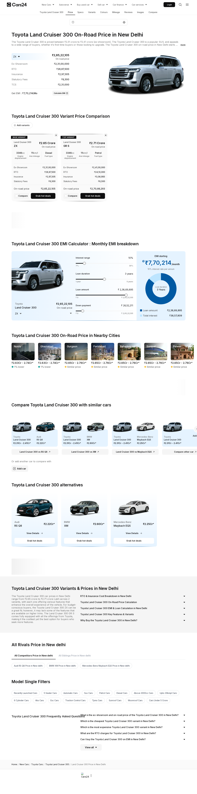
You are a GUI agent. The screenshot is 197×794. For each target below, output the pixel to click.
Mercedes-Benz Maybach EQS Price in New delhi (106, 666)
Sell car (101, 4)
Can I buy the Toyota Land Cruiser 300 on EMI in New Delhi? (113, 739)
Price (70, 12)
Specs (80, 12)
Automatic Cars (70, 693)
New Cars (46, 4)
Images (140, 12)
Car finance (118, 4)
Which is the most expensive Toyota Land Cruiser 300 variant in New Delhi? (121, 727)
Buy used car (83, 4)
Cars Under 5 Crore (158, 700)
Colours (104, 12)
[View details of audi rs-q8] (35, 519)
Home (15, 764)
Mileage (116, 12)
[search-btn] (180, 5)
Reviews (128, 12)
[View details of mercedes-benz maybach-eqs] (134, 519)
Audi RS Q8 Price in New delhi (28, 666)
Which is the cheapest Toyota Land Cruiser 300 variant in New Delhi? (117, 721)
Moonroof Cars (135, 700)
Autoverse (64, 4)
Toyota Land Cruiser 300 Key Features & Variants (107, 614)
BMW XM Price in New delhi (62, 666)
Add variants (23, 125)
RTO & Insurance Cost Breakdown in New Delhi (105, 596)
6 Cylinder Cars (21, 700)
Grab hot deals (43, 196)
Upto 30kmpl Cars (168, 693)
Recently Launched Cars (25, 693)
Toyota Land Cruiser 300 (51, 12)
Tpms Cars (97, 700)
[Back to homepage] (17, 4)
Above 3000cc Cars (143, 693)
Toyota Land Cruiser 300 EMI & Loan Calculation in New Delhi (113, 608)
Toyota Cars (37, 764)
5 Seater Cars (50, 693)
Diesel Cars (122, 693)
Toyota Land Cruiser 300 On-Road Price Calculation (108, 602)
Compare (153, 12)
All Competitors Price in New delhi (33, 655)
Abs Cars (39, 700)
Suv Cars (88, 693)
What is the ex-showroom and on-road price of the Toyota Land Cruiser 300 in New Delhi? (129, 715)
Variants (92, 12)
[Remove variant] (56, 135)
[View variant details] (35, 167)
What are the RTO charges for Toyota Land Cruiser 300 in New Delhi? (118, 733)
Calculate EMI (59, 93)
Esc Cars (54, 700)
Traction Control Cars (75, 700)
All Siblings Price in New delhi (75, 655)
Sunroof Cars (115, 700)
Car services (138, 4)
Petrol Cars (104, 693)
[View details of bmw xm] (84, 519)
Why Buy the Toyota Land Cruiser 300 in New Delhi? (108, 620)
